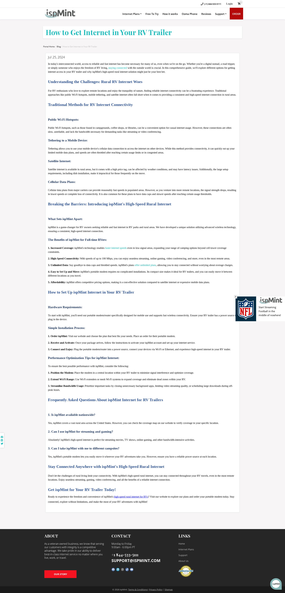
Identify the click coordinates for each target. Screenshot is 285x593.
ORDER (236, 13)
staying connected (117, 67)
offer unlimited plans (145, 265)
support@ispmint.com (135, 560)
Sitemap (169, 589)
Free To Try (151, 13)
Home (181, 543)
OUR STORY (60, 574)
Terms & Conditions (137, 589)
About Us (183, 561)
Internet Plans (131, 13)
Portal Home (49, 46)
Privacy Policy (155, 589)
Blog (59, 46)
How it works (170, 13)
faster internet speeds (116, 248)
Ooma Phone (189, 13)
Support (219, 13)
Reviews (206, 13)
